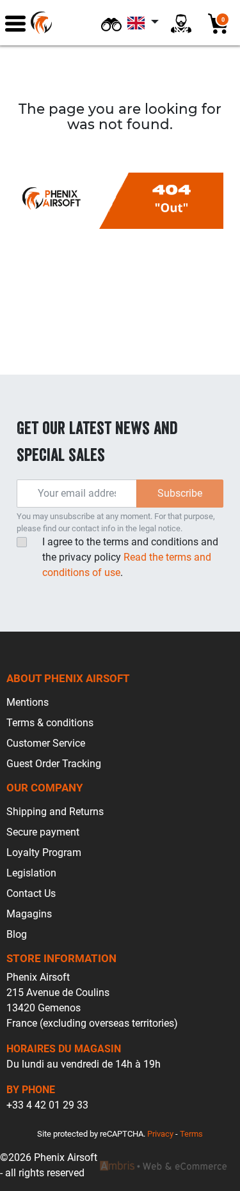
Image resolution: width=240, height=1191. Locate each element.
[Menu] (15, 22)
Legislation (31, 873)
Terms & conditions (49, 723)
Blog (16, 934)
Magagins (29, 914)
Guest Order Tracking (53, 764)
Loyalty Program (43, 852)
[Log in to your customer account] (181, 22)
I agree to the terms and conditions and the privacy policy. (130, 557)
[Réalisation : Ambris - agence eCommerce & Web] (163, 1165)
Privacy (160, 1134)
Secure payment (42, 832)
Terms (191, 1134)
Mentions (27, 702)
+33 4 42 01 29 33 (47, 1105)
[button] (111, 22)
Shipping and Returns (55, 812)
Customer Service (45, 743)
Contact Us (31, 893)
